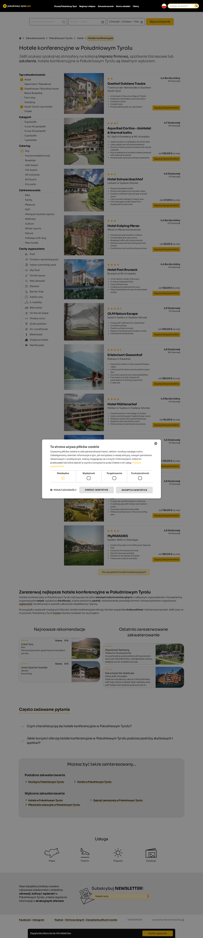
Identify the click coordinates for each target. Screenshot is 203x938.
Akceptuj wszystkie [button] (134, 490)
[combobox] (155, 443)
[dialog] (101, 469)
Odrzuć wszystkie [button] (96, 489)
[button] (63, 490)
